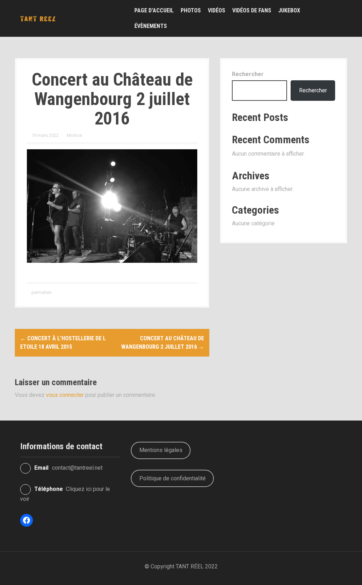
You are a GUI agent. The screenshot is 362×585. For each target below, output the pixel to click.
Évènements (150, 26)
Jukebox (289, 10)
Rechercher (248, 74)
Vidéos (216, 10)
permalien (41, 292)
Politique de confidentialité (172, 478)
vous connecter (65, 395)
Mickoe (74, 135)
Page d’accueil (154, 10)
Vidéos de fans (251, 10)
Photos (191, 10)
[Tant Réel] (38, 18)
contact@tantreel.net (77, 467)
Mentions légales (160, 450)
